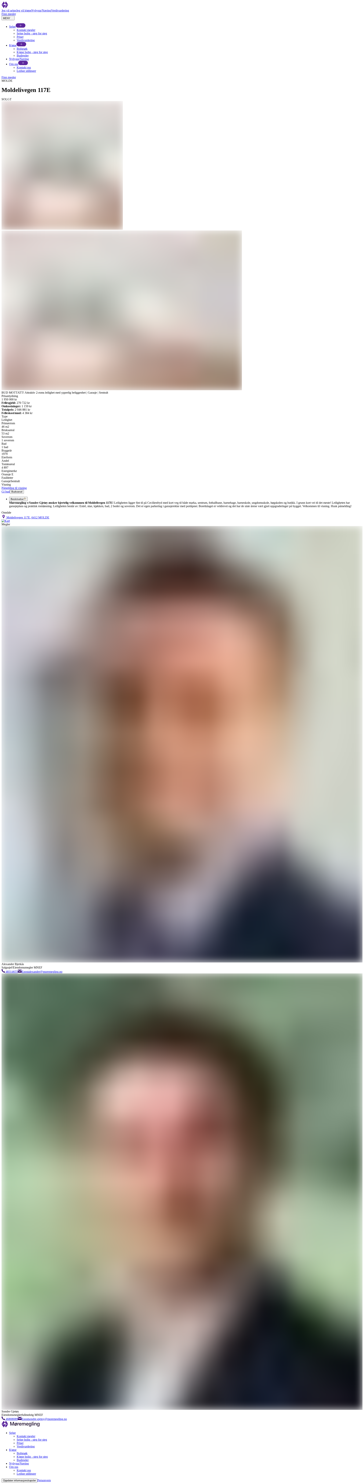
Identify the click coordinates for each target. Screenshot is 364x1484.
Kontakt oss (24, 67)
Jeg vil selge (9, 10)
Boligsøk (22, 48)
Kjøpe (12, 45)
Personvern (44, 1480)
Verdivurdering (60, 10)
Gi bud (6, 491)
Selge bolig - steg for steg (32, 33)
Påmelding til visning (14, 488)
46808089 (12, 1419)
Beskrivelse (17, 499)
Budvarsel (16, 491)
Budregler (23, 55)
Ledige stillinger (26, 70)
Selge (12, 26)
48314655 (12, 971)
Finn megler (9, 14)
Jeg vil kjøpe (23, 10)
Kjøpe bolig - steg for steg (32, 52)
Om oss (13, 64)
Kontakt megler (26, 30)
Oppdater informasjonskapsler (19, 1480)
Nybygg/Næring (41, 10)
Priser (20, 36)
